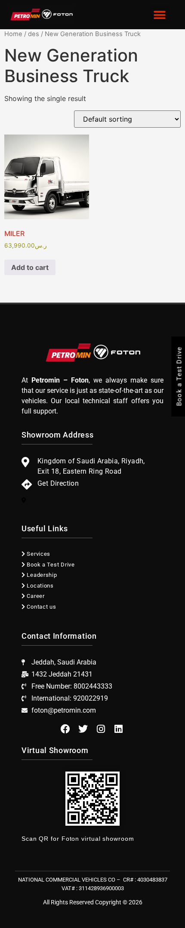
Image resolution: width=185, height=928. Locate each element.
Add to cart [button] (30, 267)
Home (13, 34)
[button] (160, 15)
